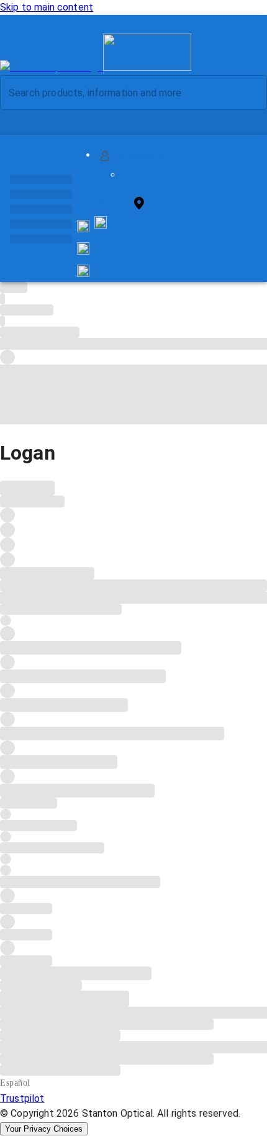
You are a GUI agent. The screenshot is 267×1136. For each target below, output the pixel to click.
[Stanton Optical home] (95, 67)
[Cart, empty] (83, 271)
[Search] (247, 93)
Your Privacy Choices (44, 1129)
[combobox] (123, 92)
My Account (144, 156)
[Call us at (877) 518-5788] (100, 225)
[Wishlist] (83, 248)
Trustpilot (22, 1098)
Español (15, 1083)
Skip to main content (46, 7)
